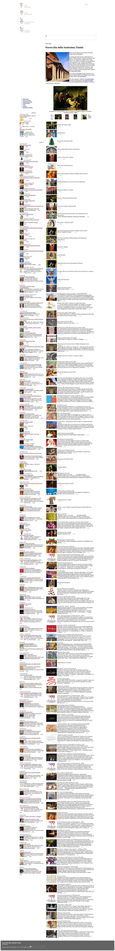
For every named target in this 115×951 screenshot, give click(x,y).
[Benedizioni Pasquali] (51, 586)
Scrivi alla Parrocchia (28, 13)
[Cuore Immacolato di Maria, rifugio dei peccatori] (51, 234)
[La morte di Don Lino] (51, 927)
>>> (30, 118)
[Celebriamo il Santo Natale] (51, 487)
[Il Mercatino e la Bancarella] (51, 495)
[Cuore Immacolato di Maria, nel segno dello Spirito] (51, 528)
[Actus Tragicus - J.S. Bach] (51, 721)
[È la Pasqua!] (51, 577)
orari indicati (83, 76)
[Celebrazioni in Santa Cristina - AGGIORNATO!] (51, 300)
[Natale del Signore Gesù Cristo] (51, 376)
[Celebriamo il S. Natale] (51, 503)
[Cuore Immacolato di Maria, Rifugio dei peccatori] (51, 177)
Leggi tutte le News (27, 139)
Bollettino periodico (28, 107)
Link (24, 104)
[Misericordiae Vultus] (51, 658)
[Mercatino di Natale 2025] (51, 145)
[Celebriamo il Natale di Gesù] (51, 455)
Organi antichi (26, 103)
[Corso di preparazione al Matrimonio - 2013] (51, 828)
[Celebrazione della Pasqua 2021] (51, 368)
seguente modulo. (89, 79)
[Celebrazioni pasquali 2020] (51, 437)
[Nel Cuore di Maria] (51, 693)
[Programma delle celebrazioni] (51, 317)
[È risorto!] (51, 649)
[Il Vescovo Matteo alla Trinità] (51, 603)
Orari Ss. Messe (27, 100)
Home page (26, 99)
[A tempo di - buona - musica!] (51, 613)
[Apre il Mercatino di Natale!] (51, 594)
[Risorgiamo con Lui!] (51, 479)
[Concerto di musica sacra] (51, 569)
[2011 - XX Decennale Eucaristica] (51, 937)
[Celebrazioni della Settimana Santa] (51, 789)
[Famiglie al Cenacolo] (51, 837)
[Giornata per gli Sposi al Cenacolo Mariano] (51, 864)
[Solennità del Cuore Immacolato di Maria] (51, 267)
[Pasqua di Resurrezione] (51, 291)
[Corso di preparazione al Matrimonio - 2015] (51, 702)
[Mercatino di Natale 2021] (51, 325)
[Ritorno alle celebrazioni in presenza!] (51, 393)
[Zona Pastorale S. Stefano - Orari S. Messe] (51, 359)
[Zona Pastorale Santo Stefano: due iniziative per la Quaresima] (51, 218)
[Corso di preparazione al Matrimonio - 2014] (51, 770)
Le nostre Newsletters (27, 31)
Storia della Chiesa (27, 102)
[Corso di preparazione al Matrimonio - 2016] (51, 622)
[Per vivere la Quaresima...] (51, 799)
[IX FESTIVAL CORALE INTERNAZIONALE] (51, 760)
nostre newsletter (89, 80)
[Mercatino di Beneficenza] (51, 169)
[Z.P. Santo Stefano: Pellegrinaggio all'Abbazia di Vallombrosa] (51, 242)
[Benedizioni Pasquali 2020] (51, 446)
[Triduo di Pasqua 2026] (51, 128)
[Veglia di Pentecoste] (51, 283)
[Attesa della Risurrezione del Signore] (51, 153)
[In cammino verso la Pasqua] (51, 712)
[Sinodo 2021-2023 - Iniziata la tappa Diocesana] (51, 309)
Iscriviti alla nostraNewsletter (29, 22)
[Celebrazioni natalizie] (51, 891)
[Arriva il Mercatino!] (51, 684)
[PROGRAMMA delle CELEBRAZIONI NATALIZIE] (51, 731)
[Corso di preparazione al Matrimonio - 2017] (51, 560)
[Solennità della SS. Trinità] (51, 194)
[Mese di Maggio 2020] (51, 419)
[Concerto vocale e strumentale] (51, 632)
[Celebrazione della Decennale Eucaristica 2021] (51, 333)
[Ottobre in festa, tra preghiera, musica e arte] (51, 751)
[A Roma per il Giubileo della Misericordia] (51, 640)
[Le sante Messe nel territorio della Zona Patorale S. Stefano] (51, 275)
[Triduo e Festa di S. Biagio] (51, 161)
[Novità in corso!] (51, 411)
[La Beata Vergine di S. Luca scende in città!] (51, 402)
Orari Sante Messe (27, 6)
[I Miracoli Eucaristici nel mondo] (51, 342)
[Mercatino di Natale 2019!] (51, 463)
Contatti (25, 106)
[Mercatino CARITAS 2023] (51, 226)
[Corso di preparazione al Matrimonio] (51, 902)
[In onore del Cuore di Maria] (51, 552)
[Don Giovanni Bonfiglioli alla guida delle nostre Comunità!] (51, 384)
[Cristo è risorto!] (51, 520)
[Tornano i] (51, 855)
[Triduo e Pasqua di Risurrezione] (51, 202)
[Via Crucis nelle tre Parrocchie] (51, 210)
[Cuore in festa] (51, 882)
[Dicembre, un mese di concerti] (51, 675)
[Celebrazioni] (51, 137)
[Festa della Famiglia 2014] (51, 779)
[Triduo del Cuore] (51, 819)
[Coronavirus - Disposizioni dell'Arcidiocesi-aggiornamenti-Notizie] (51, 428)
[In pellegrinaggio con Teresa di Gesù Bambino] (51, 185)
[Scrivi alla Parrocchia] (37, 947)
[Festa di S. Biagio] (51, 251)
